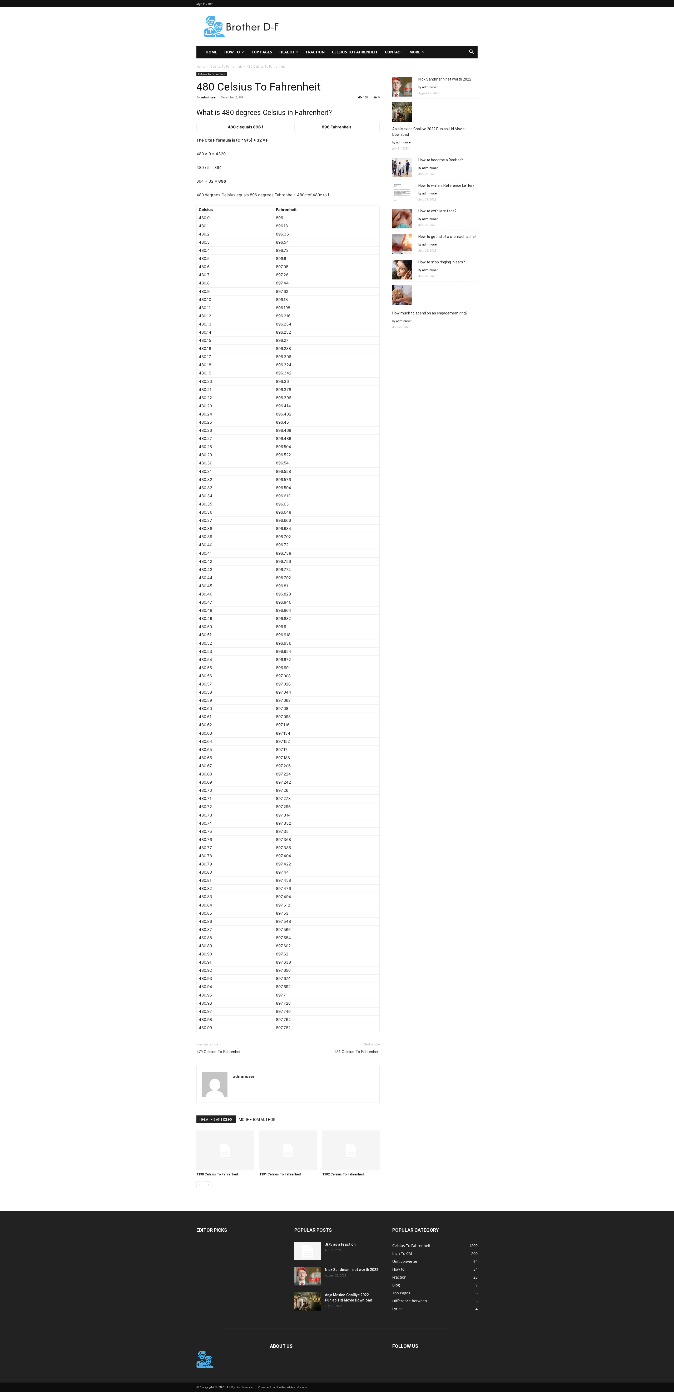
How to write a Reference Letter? (446, 185)
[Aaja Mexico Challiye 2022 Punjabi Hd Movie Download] (307, 1301)
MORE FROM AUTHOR (257, 1120)
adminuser (209, 97)
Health (286, 51)
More (414, 51)
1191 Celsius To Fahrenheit (280, 1174)
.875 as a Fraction (340, 1244)
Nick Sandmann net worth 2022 (444, 79)
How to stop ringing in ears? (441, 262)
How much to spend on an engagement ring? (430, 313)
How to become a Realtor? (440, 160)
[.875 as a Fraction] (307, 1251)
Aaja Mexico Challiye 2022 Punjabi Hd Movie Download (428, 132)
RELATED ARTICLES (216, 1120)
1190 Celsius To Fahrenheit (217, 1174)
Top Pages (262, 51)
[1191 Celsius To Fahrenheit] (288, 1150)
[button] (471, 52)
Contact (393, 51)
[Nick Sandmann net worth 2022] (307, 1276)
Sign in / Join (205, 4)
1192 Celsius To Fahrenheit (343, 1174)
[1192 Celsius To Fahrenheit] (351, 1150)
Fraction (315, 51)
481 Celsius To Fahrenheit (357, 1051)
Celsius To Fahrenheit (355, 51)
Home (211, 51)
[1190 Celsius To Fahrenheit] (225, 1150)
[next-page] (208, 1184)
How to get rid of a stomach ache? (447, 236)
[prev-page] (199, 1184)
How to (232, 51)
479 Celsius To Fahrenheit (219, 1051)
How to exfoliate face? (437, 211)
